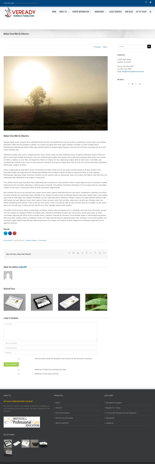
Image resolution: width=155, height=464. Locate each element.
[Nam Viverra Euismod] (34, 443)
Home (58, 403)
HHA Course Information (64, 418)
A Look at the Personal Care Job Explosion (121, 413)
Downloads (110, 418)
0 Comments (42, 240)
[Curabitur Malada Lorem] (43, 443)
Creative (28, 240)
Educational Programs (114, 403)
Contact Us (110, 423)
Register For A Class (113, 408)
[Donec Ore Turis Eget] (8, 443)
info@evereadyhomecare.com (133, 71)
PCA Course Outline (63, 413)
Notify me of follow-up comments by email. (50, 369)
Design (34, 240)
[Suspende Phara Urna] (8, 452)
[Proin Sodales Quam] (25, 443)
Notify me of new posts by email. (47, 374)
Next (104, 47)
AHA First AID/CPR (62, 423)
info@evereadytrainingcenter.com (27, 3)
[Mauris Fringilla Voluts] (16, 443)
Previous (97, 47)
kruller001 (9, 240)
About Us (59, 408)
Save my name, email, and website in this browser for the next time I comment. (63, 358)
